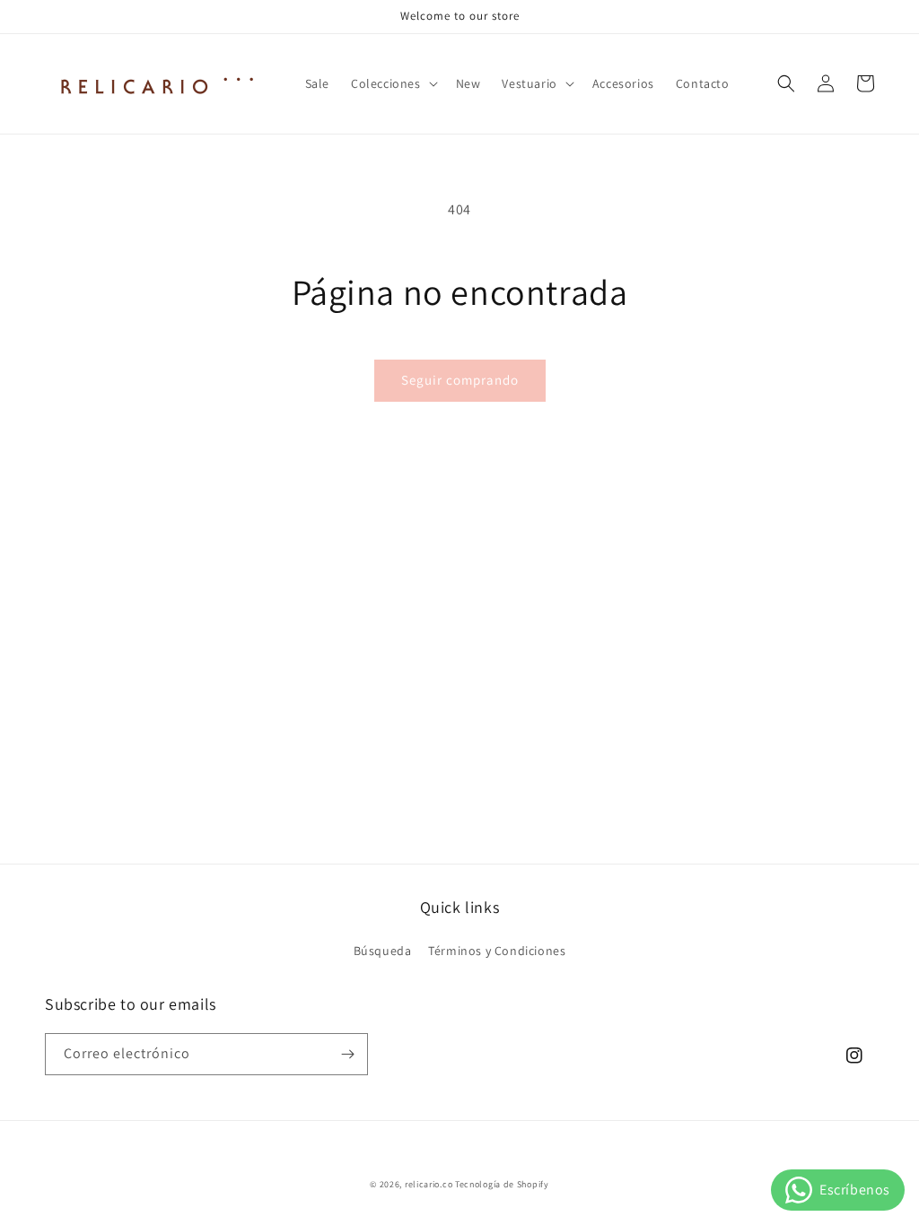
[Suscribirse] (347, 1054)
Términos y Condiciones (496, 951)
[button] (392, 83)
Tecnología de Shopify (502, 1184)
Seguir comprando (460, 379)
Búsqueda (383, 951)
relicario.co (428, 1184)
